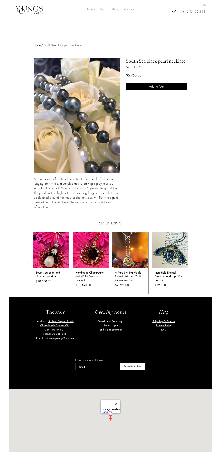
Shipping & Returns (163, 321)
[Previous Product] (28, 263)
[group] (110, 263)
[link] (203, 6)
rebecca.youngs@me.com (60, 338)
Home (37, 45)
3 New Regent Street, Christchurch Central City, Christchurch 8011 (57, 325)
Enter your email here (89, 360)
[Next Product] (193, 263)
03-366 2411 (60, 333)
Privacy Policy (163, 325)
